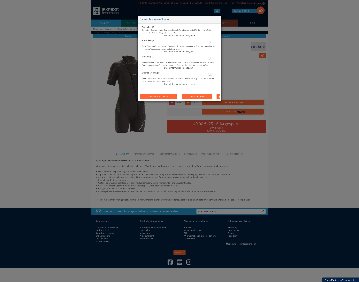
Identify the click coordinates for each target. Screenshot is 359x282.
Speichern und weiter (158, 96)
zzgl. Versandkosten (347, 280)
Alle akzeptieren (197, 96)
